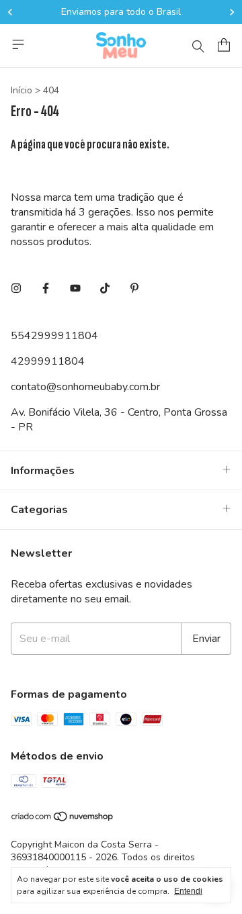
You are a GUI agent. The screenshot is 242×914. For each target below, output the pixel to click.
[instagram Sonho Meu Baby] (16, 288)
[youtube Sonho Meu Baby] (75, 288)
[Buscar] (198, 45)
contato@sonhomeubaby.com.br (85, 386)
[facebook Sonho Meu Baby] (45, 288)
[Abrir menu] (18, 44)
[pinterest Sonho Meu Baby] (134, 288)
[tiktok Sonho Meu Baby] (104, 288)
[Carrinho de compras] (223, 45)
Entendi (188, 891)
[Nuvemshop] (63, 819)
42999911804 (48, 361)
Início (21, 90)
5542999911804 (54, 335)
